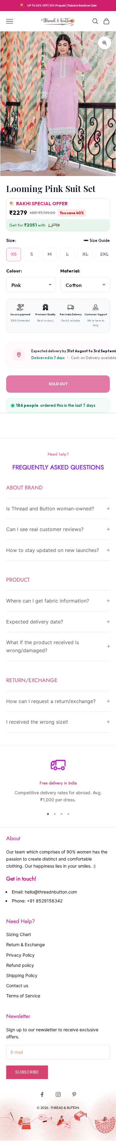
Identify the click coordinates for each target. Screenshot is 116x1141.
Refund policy (20, 965)
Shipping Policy (21, 975)
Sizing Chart (18, 934)
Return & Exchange (25, 944)
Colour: (14, 271)
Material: (70, 271)
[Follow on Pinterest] (74, 1094)
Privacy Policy (20, 955)
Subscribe (27, 1071)
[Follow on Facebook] (42, 1094)
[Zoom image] (104, 42)
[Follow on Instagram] (58, 1094)
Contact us (17, 985)
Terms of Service (23, 995)
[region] (58, 781)
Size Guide (100, 240)
